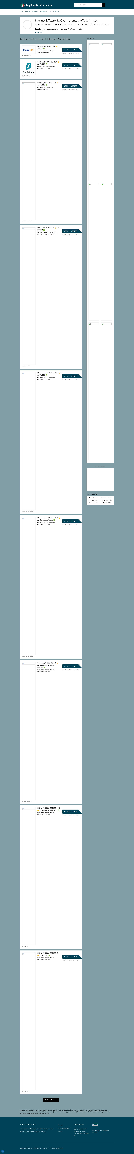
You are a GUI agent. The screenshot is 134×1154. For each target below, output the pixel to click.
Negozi (35, 12)
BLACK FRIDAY (54, 12)
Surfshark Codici (27, 76)
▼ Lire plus (38, 32)
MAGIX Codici (26, 366)
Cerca (103, 5)
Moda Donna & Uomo (93, 498)
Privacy (60, 1131)
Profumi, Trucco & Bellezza (93, 500)
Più (54, 234)
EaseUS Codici (26, 55)
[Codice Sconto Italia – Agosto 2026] (36, 5)
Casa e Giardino (107, 498)
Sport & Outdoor (93, 502)
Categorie (43, 12)
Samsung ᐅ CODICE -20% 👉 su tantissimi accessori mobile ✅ (48, 665)
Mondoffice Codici (27, 511)
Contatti (60, 1125)
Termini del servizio (63, 1128)
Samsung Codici (27, 801)
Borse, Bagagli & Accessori (107, 502)
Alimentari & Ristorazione (107, 500)
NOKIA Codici (26, 946)
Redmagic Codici (27, 221)
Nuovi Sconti (25, 12)
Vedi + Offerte (50, 1100)
